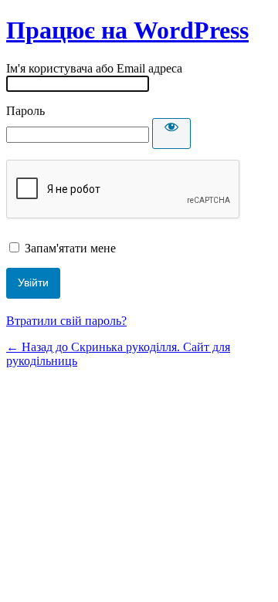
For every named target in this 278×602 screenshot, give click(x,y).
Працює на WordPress (127, 30)
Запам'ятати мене (70, 248)
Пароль (25, 110)
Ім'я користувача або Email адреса (94, 68)
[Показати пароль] (171, 133)
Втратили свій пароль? (66, 320)
